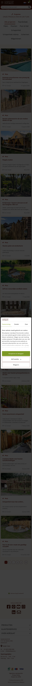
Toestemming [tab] (6, 324)
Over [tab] (26, 324)
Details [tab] (16, 324)
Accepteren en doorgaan (16, 353)
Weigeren (16, 365)
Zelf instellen (15, 359)
